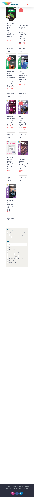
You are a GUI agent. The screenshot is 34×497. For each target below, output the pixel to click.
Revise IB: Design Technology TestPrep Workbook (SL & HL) (23, 76)
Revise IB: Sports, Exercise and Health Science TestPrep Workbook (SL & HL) (11, 78)
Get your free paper (9, 178)
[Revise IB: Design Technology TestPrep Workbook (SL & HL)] (23, 62)
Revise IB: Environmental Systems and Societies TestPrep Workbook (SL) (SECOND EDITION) (24, 31)
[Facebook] (17, 493)
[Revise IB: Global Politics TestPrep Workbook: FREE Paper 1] (11, 148)
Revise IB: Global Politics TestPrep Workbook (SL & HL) (22, 121)
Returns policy (13, 488)
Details (13, 48)
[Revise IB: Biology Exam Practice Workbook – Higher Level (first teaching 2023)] (11, 14)
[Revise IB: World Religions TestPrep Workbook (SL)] (11, 191)
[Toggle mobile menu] (31, 4)
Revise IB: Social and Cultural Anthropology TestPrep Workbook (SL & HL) (23, 163)
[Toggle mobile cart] (27, 4)
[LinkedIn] (21, 493)
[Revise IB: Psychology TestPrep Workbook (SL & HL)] (11, 107)
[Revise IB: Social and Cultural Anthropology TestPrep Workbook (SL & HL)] (23, 148)
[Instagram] (13, 493)
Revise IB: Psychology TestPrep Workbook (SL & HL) (11, 120)
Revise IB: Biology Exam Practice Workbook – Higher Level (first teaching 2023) (10, 30)
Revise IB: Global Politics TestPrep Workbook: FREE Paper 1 (11, 163)
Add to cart (9, 50)
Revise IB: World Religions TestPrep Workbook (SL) (10, 205)
